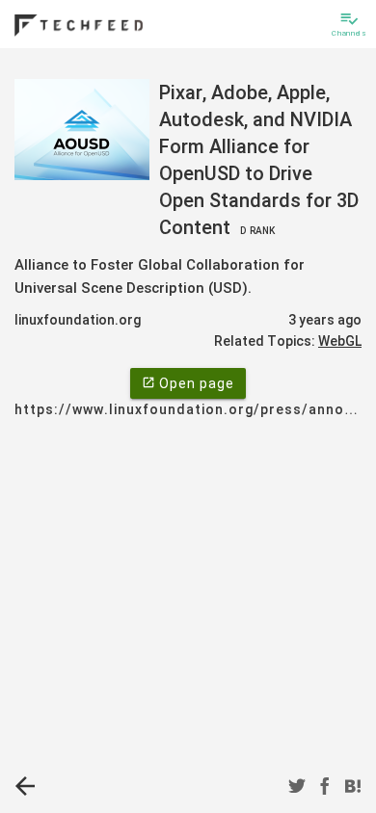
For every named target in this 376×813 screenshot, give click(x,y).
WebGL (340, 341)
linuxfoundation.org (77, 320)
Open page (188, 383)
